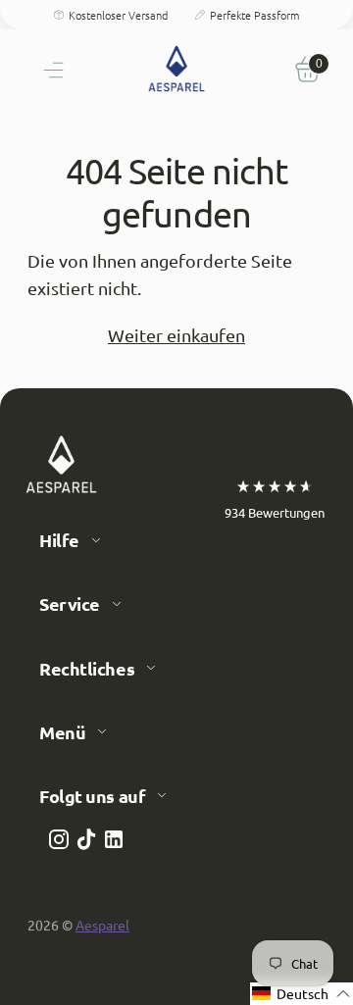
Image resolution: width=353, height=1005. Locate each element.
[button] (301, 993)
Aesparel (102, 924)
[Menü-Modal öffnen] (45, 68)
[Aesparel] (176, 68)
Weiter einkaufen (176, 335)
